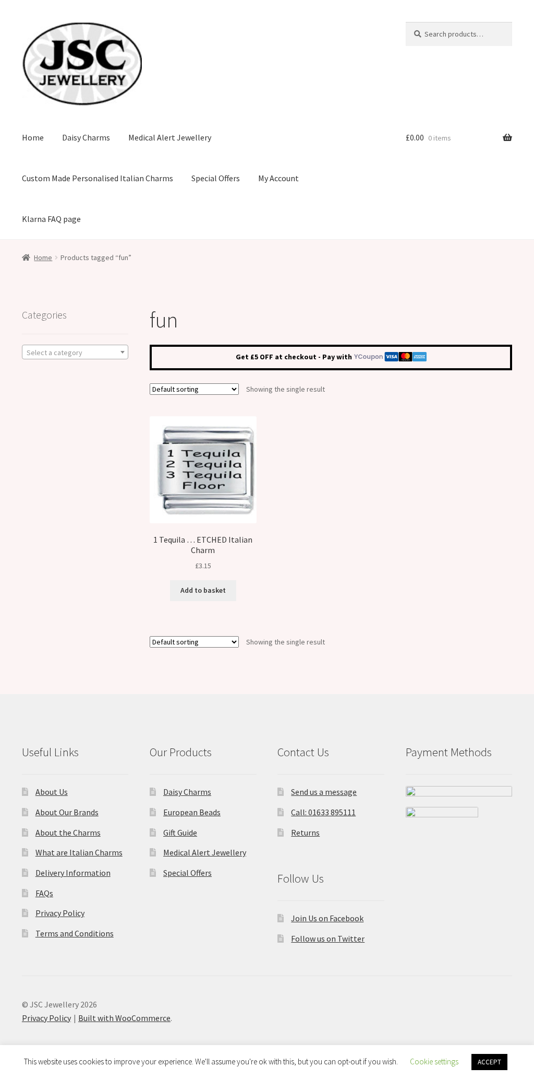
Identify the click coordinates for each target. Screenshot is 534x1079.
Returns (305, 832)
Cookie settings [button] (434, 1061)
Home (33, 137)
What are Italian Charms (79, 852)
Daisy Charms (86, 137)
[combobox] (75, 352)
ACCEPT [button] (489, 1062)
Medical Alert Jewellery (169, 137)
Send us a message (324, 792)
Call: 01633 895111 (323, 812)
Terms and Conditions (74, 933)
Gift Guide (180, 832)
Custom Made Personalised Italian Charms (97, 178)
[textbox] (75, 352)
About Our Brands (67, 812)
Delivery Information (73, 872)
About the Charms (68, 832)
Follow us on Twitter (328, 938)
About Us (51, 792)
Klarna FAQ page (51, 219)
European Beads (192, 812)
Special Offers (215, 178)
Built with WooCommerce (124, 1018)
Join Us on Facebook (327, 918)
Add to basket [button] (203, 590)
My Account (278, 178)
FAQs (44, 893)
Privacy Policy (59, 913)
